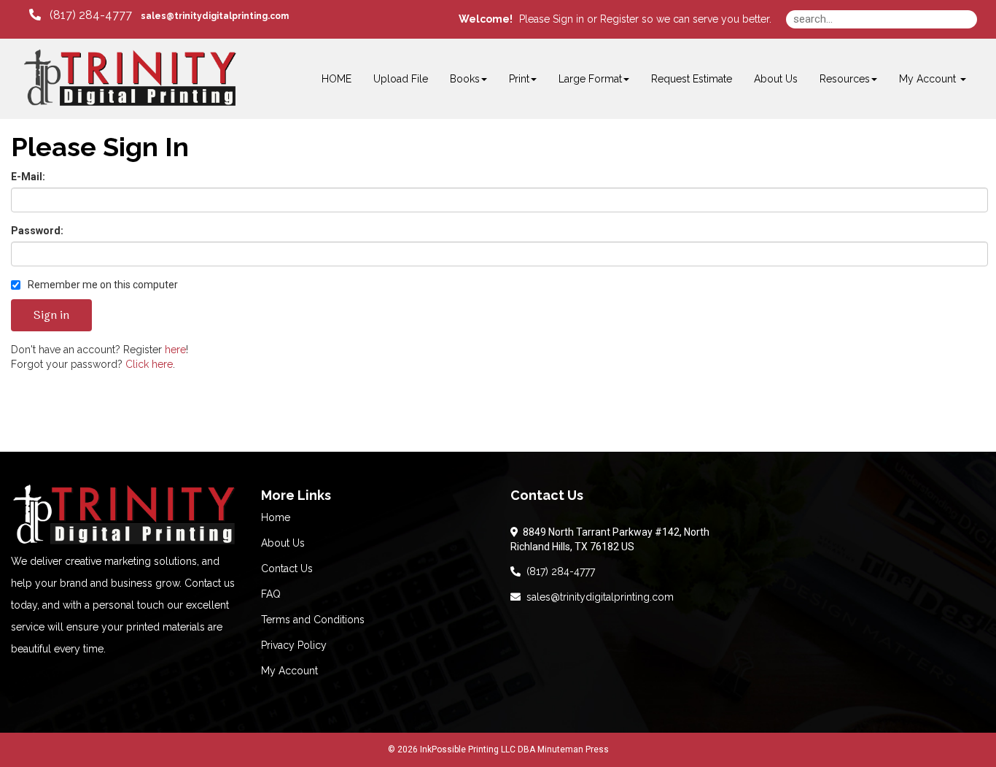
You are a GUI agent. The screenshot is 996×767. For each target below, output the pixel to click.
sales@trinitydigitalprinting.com (597, 597)
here (175, 349)
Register (619, 19)
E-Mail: (28, 176)
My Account (289, 671)
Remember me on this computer (102, 284)
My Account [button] (929, 79)
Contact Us (287, 568)
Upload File (400, 79)
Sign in (568, 19)
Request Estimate (691, 79)
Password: (37, 230)
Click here (149, 364)
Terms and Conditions (313, 619)
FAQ (271, 594)
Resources (845, 79)
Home (275, 517)
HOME (336, 79)
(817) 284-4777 (558, 571)
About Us (776, 79)
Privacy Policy (294, 645)
